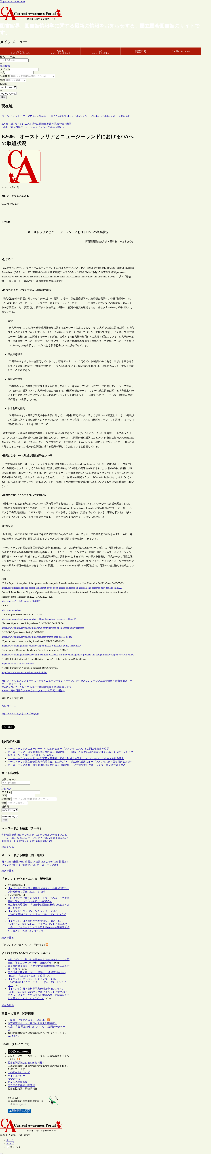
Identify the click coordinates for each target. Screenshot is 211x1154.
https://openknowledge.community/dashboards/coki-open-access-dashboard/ (39, 619)
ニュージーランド (56, 680)
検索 (3, 97)
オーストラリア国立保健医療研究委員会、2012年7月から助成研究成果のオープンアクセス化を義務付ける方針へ (70, 761)
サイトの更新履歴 (17, 1082)
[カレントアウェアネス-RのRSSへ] (47, 944)
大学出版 (108, 680)
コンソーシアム (94, 680)
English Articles (181, 51)
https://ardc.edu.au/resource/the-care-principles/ (24, 672)
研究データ (15, 684)
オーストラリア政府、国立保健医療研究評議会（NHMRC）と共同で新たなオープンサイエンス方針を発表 (67, 765)
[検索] (1, 63)
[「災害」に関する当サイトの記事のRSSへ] (48, 1020)
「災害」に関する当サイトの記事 (26, 1020)
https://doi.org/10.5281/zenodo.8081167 (21, 601)
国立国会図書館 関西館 (21, 1085)
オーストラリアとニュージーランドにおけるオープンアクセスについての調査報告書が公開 (58, 748)
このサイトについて (19, 1072)
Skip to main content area (12, 1)
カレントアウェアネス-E (15, 680)
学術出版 (117, 680)
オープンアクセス (75, 680)
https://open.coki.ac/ (11, 610)
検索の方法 (14, 1079)
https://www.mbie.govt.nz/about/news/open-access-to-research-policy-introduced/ (41, 645)
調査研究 (140, 51)
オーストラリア (37, 680)
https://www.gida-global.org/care (18, 663)
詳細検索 (5, 66)
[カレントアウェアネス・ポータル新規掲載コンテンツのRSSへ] (18, 1059)
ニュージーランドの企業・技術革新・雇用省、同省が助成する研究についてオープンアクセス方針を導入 (66, 758)
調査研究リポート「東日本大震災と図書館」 (32, 1023)
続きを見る (8, 847)
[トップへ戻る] (1, 1153)
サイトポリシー (16, 1075)
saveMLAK (13, 1036)
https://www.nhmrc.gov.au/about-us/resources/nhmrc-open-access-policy (37, 636)
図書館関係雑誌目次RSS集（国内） (27, 1062)
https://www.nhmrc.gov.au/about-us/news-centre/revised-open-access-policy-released (43, 628)
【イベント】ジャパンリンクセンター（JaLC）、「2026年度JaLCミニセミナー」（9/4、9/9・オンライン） (37, 914)
